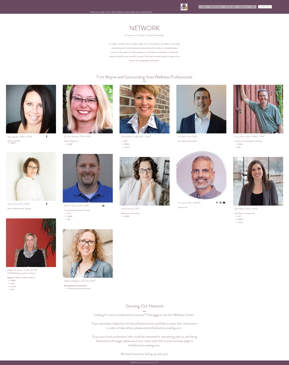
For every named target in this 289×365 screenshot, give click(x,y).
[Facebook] (46, 136)
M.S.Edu (85, 280)
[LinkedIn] (103, 205)
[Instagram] (220, 202)
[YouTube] (224, 202)
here (156, 315)
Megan (10, 277)
